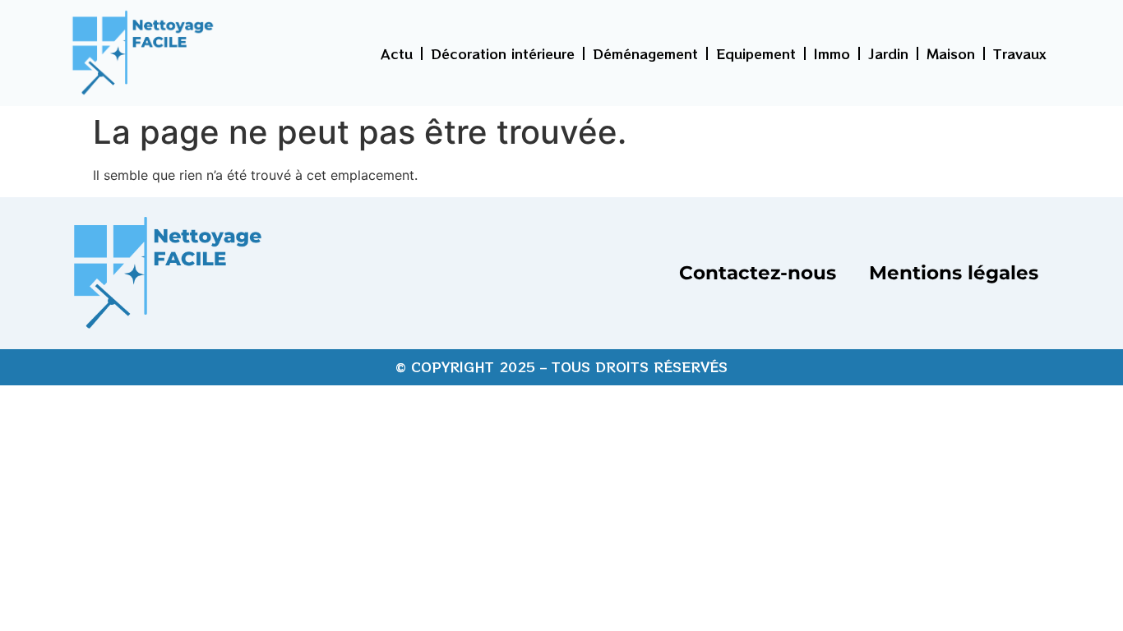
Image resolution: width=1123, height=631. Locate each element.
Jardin (888, 53)
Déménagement (645, 53)
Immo (832, 53)
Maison (951, 53)
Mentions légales (953, 272)
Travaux (1020, 53)
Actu (397, 53)
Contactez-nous (757, 272)
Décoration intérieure (503, 53)
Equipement (756, 53)
